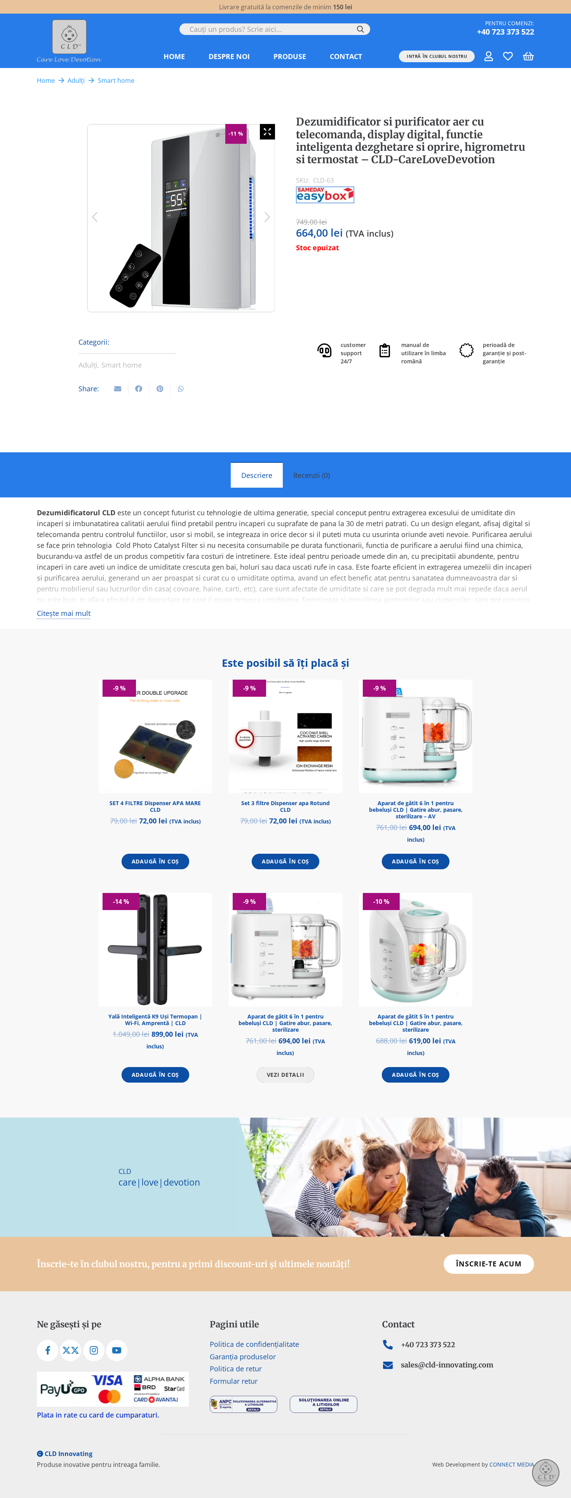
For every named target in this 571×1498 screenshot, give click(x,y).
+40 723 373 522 (428, 1345)
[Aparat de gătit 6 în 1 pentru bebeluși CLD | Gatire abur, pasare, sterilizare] (285, 949)
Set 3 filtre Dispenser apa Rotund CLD (285, 806)
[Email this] (118, 389)
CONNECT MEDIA (511, 1464)
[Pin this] (160, 389)
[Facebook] (47, 1351)
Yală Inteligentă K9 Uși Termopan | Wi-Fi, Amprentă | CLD (155, 1020)
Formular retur (234, 1381)
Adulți (76, 80)
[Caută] (360, 29)
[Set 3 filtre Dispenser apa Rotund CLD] (285, 736)
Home (46, 80)
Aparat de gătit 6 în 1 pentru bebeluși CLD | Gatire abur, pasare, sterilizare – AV (416, 809)
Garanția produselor (243, 1356)
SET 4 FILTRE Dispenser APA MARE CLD (155, 806)
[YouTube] (116, 1351)
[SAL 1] (246, 1404)
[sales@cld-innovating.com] (391, 1365)
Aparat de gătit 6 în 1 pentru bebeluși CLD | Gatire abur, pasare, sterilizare (285, 1023)
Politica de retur (236, 1369)
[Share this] (139, 389)
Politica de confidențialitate (254, 1344)
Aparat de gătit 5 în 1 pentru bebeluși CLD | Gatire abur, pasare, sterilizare (416, 1023)
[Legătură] (488, 56)
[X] (70, 1351)
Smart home (116, 80)
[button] (312, 56)
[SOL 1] (326, 1404)
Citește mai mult (64, 613)
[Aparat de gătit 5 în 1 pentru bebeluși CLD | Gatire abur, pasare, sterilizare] (415, 949)
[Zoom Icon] (267, 132)
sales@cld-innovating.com (447, 1365)
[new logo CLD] (69, 40)
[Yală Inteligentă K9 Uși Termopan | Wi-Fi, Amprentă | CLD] (155, 949)
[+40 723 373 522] (391, 1345)
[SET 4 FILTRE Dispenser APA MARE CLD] (155, 736)
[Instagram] (93, 1351)
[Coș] (528, 56)
